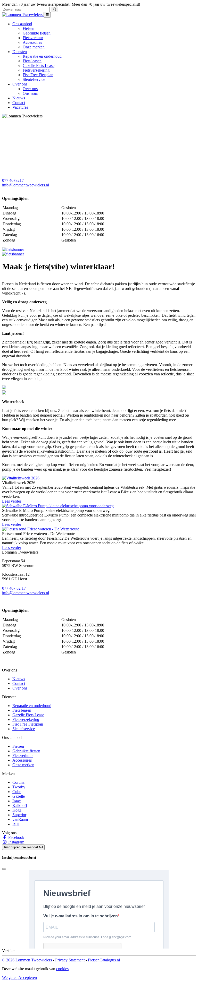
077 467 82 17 (14, 588)
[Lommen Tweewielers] (23, 14)
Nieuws (18, 98)
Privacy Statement (70, 960)
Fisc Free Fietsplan (38, 75)
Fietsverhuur (33, 38)
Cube (16, 791)
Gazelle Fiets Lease (38, 65)
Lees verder (11, 501)
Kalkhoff (19, 805)
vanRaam (20, 819)
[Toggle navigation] (47, 15)
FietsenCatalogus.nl (104, 960)
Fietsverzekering (36, 70)
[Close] (4, 869)
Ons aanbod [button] (22, 24)
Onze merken (34, 47)
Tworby (18, 787)
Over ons (30, 89)
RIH (16, 824)
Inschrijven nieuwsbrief (21, 847)
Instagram (15, 842)
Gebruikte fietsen (37, 33)
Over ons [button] (19, 84)
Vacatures (20, 107)
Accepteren (27, 977)
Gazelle (18, 796)
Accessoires (32, 42)
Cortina (18, 782)
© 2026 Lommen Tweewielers (27, 960)
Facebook (15, 837)
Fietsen (28, 28)
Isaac (16, 801)
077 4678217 (13, 180)
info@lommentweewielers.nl (25, 185)
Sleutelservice (34, 79)
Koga (16, 810)
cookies (62, 969)
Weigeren (10, 977)
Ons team (30, 93)
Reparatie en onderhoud (42, 56)
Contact (18, 102)
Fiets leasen (32, 61)
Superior (19, 815)
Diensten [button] (19, 51)
